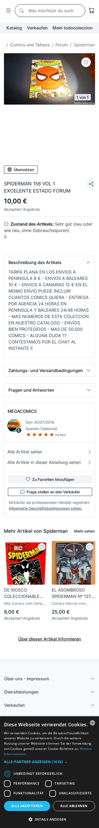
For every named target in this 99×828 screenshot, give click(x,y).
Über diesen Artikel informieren (49, 639)
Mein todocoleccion (73, 27)
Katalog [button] (14, 27)
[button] (49, 262)
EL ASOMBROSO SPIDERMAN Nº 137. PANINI (71, 593)
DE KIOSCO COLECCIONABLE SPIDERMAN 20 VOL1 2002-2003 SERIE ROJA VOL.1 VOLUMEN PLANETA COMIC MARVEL (25, 593)
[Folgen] (86, 62)
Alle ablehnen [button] (73, 806)
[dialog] (49, 772)
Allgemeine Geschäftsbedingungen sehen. (45, 508)
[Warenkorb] (91, 10)
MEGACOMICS (22, 411)
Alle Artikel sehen (24, 451)
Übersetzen (24, 169)
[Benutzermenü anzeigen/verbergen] (7, 10)
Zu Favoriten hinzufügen (53, 479)
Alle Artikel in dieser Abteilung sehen (44, 462)
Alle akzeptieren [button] (27, 806)
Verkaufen (37, 27)
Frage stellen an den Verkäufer (53, 492)
